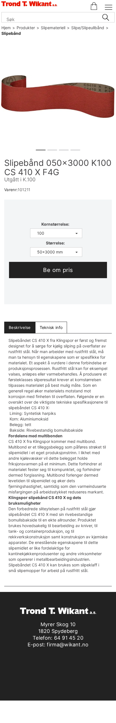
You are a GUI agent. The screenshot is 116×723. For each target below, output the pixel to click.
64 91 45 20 (68, 638)
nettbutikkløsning (70, 711)
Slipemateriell (53, 27)
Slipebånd (11, 33)
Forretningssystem (30, 711)
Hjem (6, 27)
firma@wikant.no (67, 645)
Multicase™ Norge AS (58, 717)
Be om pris (58, 270)
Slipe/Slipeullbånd (87, 27)
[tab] (19, 327)
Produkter (26, 27)
